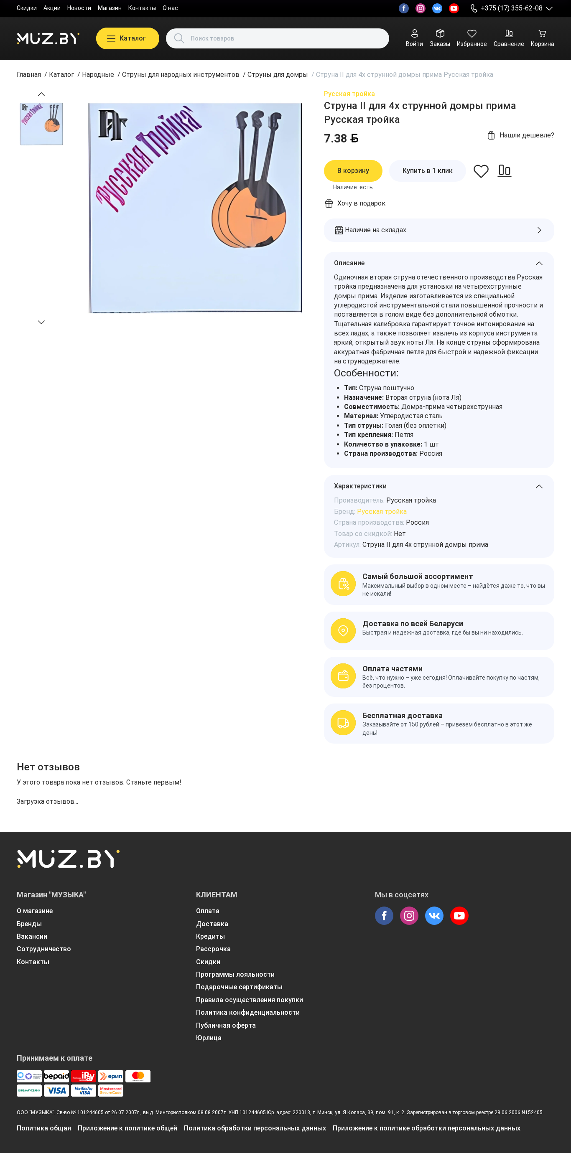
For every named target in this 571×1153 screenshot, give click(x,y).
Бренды (29, 924)
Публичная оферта (226, 1025)
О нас (170, 8)
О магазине (35, 911)
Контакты (142, 8)
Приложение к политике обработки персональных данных (426, 1128)
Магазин (110, 8)
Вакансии (32, 936)
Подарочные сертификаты (239, 987)
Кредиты (210, 936)
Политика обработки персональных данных (255, 1128)
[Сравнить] (504, 171)
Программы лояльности (235, 974)
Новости (79, 8)
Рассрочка (213, 949)
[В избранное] (481, 171)
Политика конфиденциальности (248, 1012)
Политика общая (44, 1128)
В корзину (353, 171)
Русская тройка (349, 94)
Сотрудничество (44, 949)
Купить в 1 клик (428, 171)
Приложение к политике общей (127, 1128)
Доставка (212, 924)
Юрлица (209, 1038)
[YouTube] (454, 8)
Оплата (207, 911)
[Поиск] (179, 38)
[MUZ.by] (48, 38)
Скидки (27, 8)
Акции (52, 8)
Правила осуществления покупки (249, 1000)
